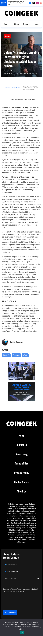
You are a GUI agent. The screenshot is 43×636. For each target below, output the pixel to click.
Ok (22, 632)
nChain (25, 355)
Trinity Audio (23, 99)
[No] (40, 628)
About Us (21, 491)
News (6, 24)
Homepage (7, 87)
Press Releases (11, 71)
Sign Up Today (10, 613)
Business (7, 36)
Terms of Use (21, 463)
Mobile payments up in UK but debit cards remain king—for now (16, 3)
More (37, 24)
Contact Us (21, 445)
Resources (27, 24)
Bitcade (16, 24)
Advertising (21, 454)
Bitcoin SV (6, 355)
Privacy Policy (21, 473)
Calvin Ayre (16, 355)
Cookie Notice (21, 482)
